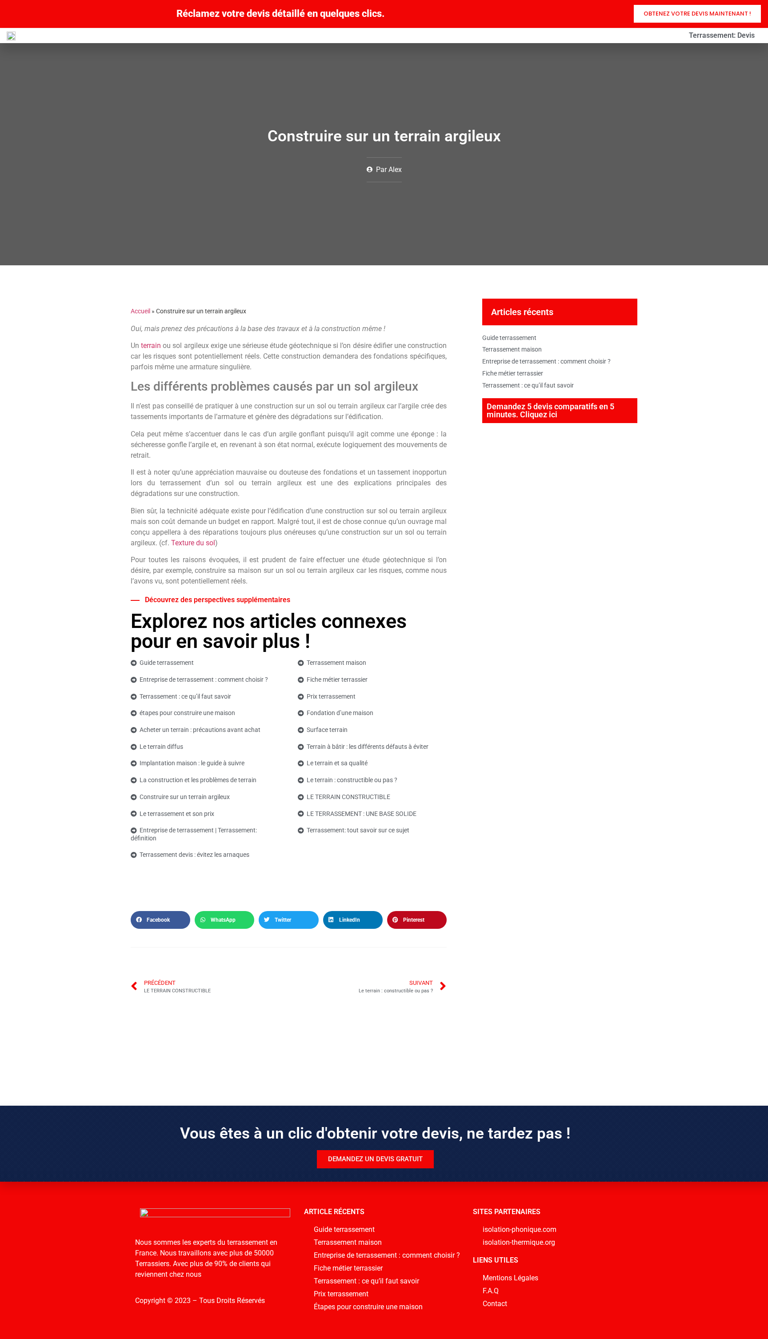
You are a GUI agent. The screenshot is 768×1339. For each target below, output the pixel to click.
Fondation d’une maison (340, 712)
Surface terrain (327, 729)
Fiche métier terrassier (337, 679)
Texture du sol (193, 543)
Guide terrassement (167, 662)
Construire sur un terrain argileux (185, 796)
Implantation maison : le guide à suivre (192, 763)
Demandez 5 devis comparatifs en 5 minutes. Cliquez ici (550, 410)
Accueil (140, 311)
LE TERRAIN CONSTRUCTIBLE (348, 796)
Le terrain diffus (161, 746)
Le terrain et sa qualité (337, 763)
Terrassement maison (336, 662)
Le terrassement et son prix (177, 813)
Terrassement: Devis (722, 35)
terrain (151, 345)
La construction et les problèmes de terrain (198, 779)
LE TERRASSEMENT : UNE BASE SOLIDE (361, 813)
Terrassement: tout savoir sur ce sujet (358, 830)
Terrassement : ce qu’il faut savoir (185, 696)
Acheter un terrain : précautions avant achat (200, 729)
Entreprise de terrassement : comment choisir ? (204, 679)
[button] (160, 920)
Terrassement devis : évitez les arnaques (194, 854)
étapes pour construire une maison (187, 712)
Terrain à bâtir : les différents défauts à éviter (367, 746)
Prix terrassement (331, 696)
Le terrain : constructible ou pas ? (352, 779)
